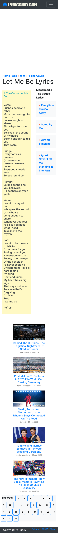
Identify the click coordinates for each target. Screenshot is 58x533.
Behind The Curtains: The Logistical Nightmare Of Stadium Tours (29, 346)
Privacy (35, 529)
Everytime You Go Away (46, 109)
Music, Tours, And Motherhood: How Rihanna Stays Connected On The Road (29, 414)
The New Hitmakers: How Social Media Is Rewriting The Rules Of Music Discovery (29, 483)
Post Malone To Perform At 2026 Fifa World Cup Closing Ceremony (29, 379)
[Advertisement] (29, 39)
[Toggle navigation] (50, 4)
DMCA (45, 529)
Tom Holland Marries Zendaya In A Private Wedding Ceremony (29, 448)
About (52, 529)
